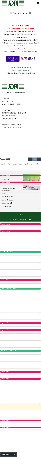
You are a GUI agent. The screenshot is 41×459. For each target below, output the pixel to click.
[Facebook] (17, 214)
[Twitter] (20, 214)
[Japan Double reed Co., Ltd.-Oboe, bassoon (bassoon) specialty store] (13, 3)
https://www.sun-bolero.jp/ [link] (20, 70)
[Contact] (23, 214)
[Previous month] (30, 159)
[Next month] (39, 159)
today (34, 159)
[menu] (38, 3)
